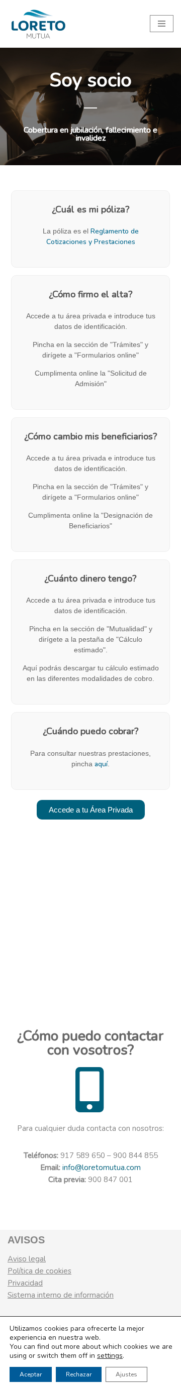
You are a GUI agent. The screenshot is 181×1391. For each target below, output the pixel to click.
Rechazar (79, 1374)
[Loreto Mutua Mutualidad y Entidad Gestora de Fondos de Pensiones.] (38, 24)
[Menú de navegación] (161, 23)
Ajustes (126, 1374)
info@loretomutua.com (101, 1168)
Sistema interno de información (61, 1295)
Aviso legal (27, 1259)
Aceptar (31, 1374)
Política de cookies (39, 1271)
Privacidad (25, 1283)
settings (110, 1355)
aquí (101, 764)
